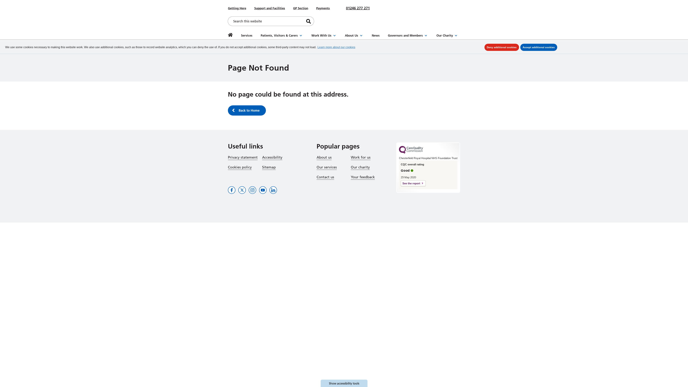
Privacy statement (243, 157)
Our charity (360, 167)
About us (324, 157)
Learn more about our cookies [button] (336, 47)
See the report (411, 183)
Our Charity (444, 35)
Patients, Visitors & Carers (279, 35)
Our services (327, 167)
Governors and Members (405, 35)
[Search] (308, 21)
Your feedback (363, 177)
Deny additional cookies (503, 47)
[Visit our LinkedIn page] (273, 190)
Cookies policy (240, 167)
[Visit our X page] (242, 190)
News (376, 35)
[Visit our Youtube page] (263, 190)
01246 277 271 (358, 8)
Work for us (361, 157)
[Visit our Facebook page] (231, 190)
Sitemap (269, 167)
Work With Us (321, 35)
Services (246, 35)
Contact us (325, 177)
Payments (323, 8)
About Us (351, 35)
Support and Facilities (269, 8)
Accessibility (272, 157)
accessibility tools (344, 383)
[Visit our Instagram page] (252, 190)
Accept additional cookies (540, 47)
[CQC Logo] (411, 152)
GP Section (300, 8)
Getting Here (237, 8)
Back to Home (249, 110)
